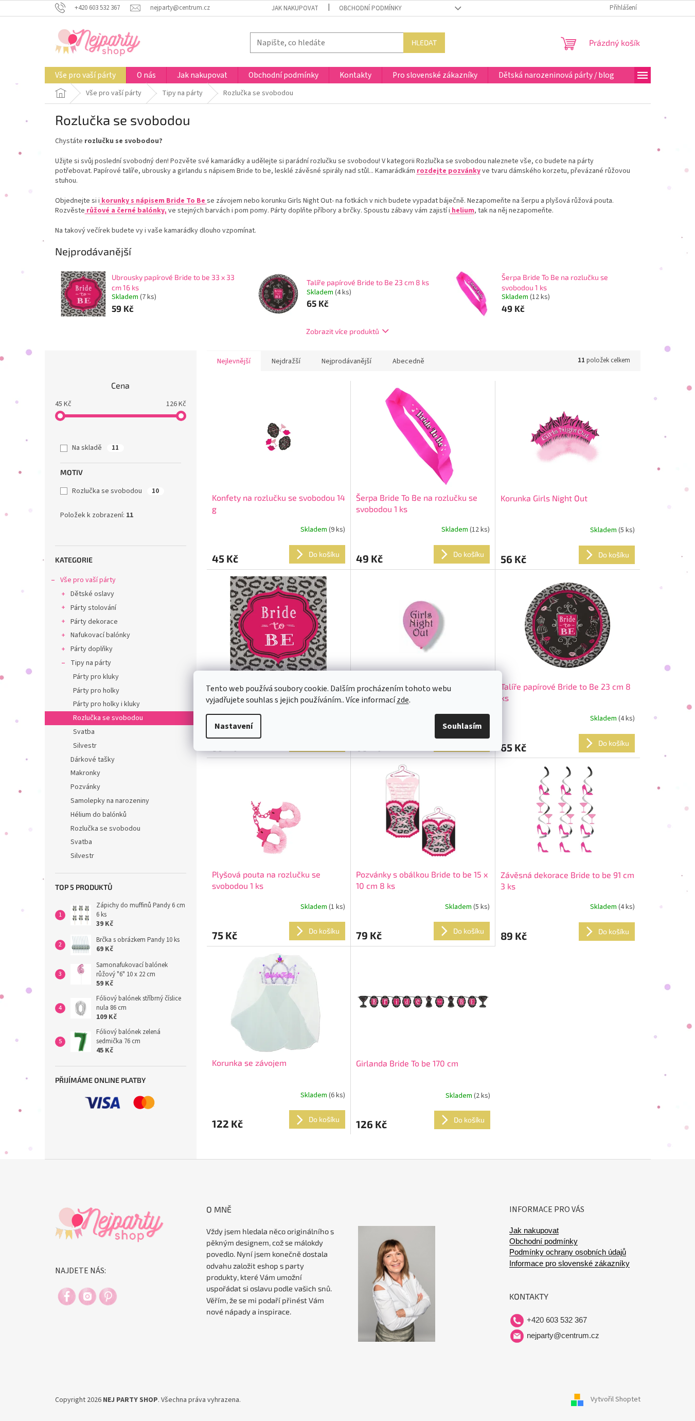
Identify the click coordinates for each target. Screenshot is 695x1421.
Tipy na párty (90, 663)
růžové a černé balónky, (126, 210)
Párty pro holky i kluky (106, 704)
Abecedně (408, 361)
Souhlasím (462, 726)
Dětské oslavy (92, 594)
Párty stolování (93, 608)
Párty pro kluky (96, 677)
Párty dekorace (94, 622)
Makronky (85, 773)
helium (462, 210)
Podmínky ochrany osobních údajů (567, 1252)
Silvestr (85, 746)
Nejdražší (286, 361)
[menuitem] (85, 75)
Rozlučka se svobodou (115, 491)
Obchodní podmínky (370, 8)
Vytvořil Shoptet (615, 1400)
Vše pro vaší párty (88, 580)
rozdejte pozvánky (448, 171)
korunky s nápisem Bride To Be (153, 201)
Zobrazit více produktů (342, 331)
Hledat (424, 42)
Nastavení (234, 726)
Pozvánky (85, 787)
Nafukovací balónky (100, 635)
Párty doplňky (91, 649)
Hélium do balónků (98, 815)
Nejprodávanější (346, 361)
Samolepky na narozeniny (109, 801)
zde (403, 700)
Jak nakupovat (295, 8)
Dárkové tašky (92, 760)
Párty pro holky (96, 691)
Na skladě (95, 448)
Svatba (84, 732)
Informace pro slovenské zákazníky (569, 1263)
